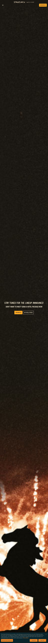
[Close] (46, 634)
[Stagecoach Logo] (24, 2)
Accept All (34, 640)
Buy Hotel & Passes (28, 312)
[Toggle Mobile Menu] (2, 5)
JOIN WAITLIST (43, 5)
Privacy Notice (25, 637)
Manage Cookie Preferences (7, 640)
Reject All (42, 640)
